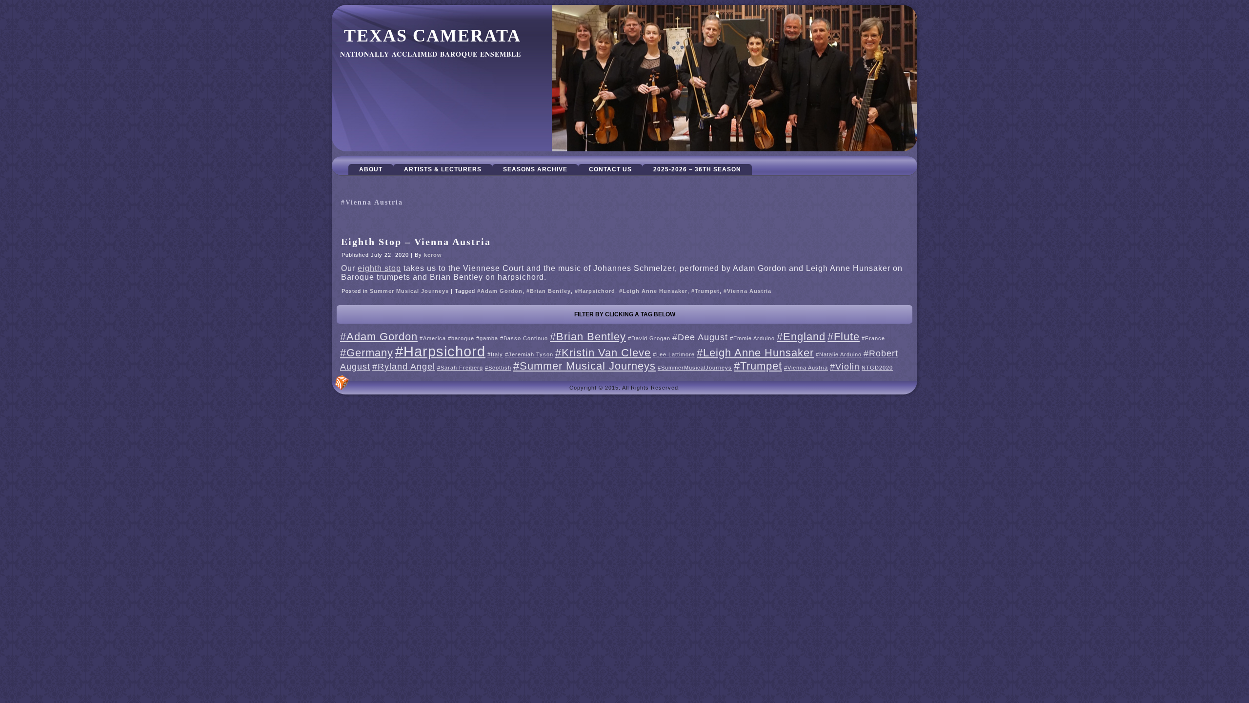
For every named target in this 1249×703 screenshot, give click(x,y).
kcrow (433, 255)
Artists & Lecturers (443, 169)
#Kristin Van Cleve (603, 353)
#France (873, 338)
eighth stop (379, 268)
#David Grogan (649, 338)
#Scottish (498, 368)
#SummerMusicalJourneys (695, 368)
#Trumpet (705, 291)
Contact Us (610, 169)
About (371, 169)
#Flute (843, 337)
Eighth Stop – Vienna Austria (416, 241)
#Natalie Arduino (839, 354)
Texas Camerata (432, 35)
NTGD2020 (877, 368)
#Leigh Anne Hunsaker (653, 291)
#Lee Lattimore (674, 354)
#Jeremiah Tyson (529, 354)
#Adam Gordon (500, 291)
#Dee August (700, 337)
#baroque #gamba (473, 338)
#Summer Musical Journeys (584, 366)
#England (801, 337)
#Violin (845, 367)
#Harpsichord (595, 291)
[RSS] (342, 383)
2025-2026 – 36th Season (697, 169)
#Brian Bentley (548, 291)
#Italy (495, 354)
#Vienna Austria (747, 291)
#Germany (366, 353)
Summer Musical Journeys (409, 291)
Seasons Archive (535, 169)
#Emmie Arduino (752, 338)
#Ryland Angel (403, 367)
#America (433, 338)
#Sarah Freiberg (460, 368)
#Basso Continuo (524, 338)
